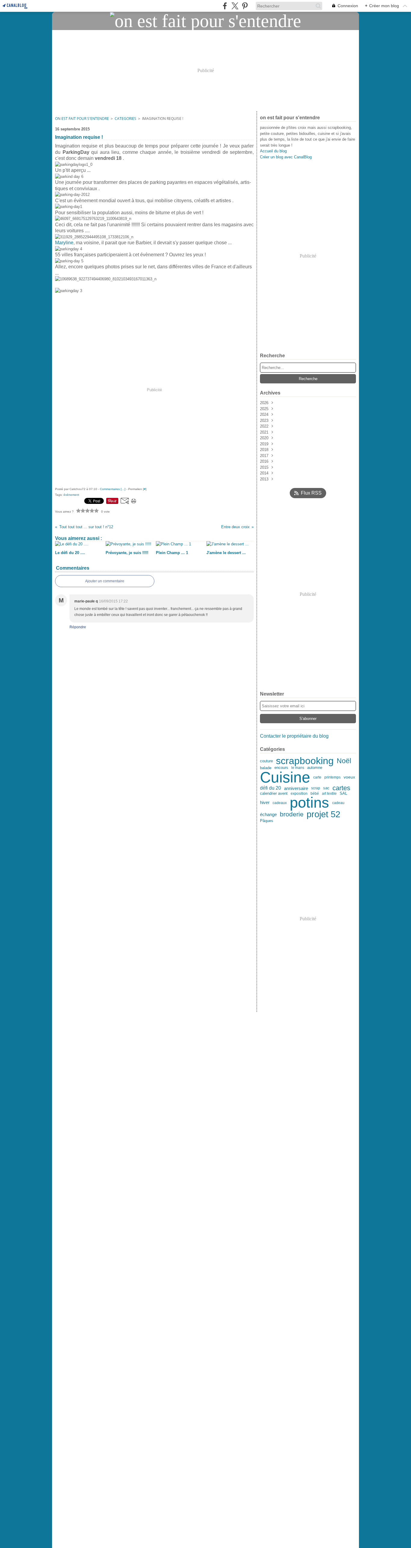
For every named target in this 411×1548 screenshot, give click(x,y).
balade (265, 768)
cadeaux (280, 803)
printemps (332, 777)
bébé (315, 793)
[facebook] (225, 5)
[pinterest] (245, 5)
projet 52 (323, 814)
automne (314, 768)
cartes (341, 788)
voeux (349, 777)
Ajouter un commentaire (104, 581)
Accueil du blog (273, 151)
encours (281, 768)
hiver (265, 802)
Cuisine (285, 777)
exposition (299, 793)
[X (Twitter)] (235, 5)
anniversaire (296, 788)
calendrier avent (274, 794)
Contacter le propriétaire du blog (294, 736)
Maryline (64, 242)
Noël (344, 761)
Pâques (266, 821)
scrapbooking (305, 761)
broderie (292, 814)
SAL (343, 793)
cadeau (338, 803)
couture (266, 761)
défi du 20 (270, 788)
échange (268, 814)
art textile (329, 793)
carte (317, 777)
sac (326, 788)
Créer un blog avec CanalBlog (286, 157)
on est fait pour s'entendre (82, 118)
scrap (315, 788)
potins (309, 802)
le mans (297, 767)
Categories (125, 118)
